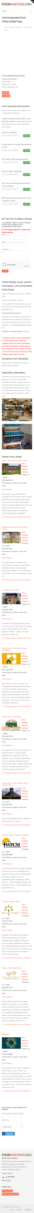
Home (6, 27)
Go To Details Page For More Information (16, 517)
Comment (8, 249)
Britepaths (6, 1034)
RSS (3, 1177)
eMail (12, 242)
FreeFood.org (7, 1191)
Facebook (6, 96)
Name (6, 235)
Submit (5, 271)
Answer (26, 136)
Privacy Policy (7, 1173)
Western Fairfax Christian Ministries (15, 835)
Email (4, 489)
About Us (18, 1209)
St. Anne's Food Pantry (10, 590)
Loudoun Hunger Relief (10, 901)
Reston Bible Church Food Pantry (14, 460)
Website (5, 93)
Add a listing (6, 1180)
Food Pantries (17, 6)
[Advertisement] (17, 51)
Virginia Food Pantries (16, 27)
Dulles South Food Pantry (11, 717)
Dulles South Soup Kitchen (12, 968)
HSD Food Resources (10, 1194)
